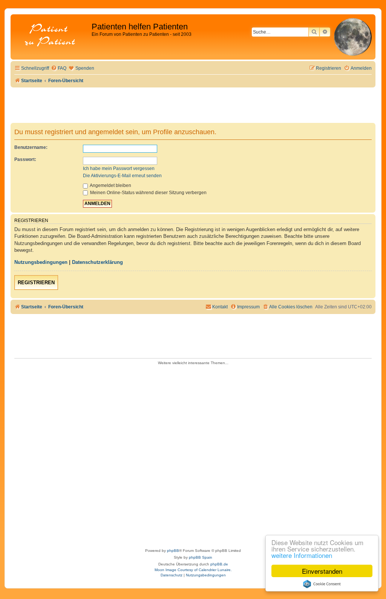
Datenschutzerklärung (97, 262)
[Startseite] (52, 35)
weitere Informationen (301, 555)
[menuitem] (58, 68)
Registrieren (36, 282)
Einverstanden (322, 571)
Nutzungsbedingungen (40, 262)
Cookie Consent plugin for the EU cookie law (322, 584)
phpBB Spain (200, 557)
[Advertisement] (193, 454)
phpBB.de (219, 564)
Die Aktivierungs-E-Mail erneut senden (122, 175)
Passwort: (25, 159)
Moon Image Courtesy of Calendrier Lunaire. (193, 570)
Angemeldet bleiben (110, 185)
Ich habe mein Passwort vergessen (119, 168)
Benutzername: (30, 147)
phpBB (173, 550)
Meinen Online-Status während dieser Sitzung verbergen (148, 192)
